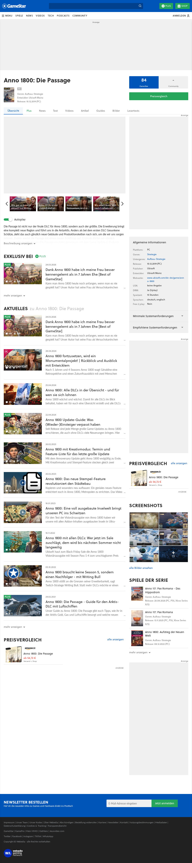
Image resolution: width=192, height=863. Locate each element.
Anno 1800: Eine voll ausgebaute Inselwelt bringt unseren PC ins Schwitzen (83, 510)
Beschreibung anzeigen (18, 243)
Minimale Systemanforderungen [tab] (153, 316)
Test (55, 111)
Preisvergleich (158, 96)
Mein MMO (32, 831)
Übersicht (13, 111)
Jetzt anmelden (164, 803)
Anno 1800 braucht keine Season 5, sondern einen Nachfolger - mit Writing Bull (80, 574)
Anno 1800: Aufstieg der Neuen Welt (164, 634)
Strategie (152, 254)
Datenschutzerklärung (14, 825)
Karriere (102, 822)
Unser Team (22, 822)
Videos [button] (40, 15)
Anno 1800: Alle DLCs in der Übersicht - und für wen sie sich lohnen (82, 392)
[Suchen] (140, 6)
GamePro (19, 831)
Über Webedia (51, 822)
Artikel (85, 111)
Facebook (17, 836)
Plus (168, 6)
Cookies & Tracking (36, 825)
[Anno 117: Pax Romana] (137, 618)
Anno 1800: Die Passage (38, 654)
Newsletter (113, 822)
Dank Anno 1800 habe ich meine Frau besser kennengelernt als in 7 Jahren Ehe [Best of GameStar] (80, 274)
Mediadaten (161, 822)
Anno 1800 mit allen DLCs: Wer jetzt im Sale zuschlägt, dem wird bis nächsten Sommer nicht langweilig (83, 543)
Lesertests (133, 111)
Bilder (116, 111)
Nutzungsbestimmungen (142, 822)
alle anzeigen (115, 639)
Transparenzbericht (57, 825)
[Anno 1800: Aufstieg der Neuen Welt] (137, 638)
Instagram (28, 836)
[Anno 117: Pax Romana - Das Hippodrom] (137, 595)
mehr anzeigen (138, 652)
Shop (184, 6)
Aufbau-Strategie (156, 259)
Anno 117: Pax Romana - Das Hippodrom (162, 590)
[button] (7, 15)
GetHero (43, 831)
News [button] (29, 15)
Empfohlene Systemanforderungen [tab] (155, 327)
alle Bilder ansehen (141, 568)
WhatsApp (48, 836)
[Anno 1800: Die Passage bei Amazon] (14, 654)
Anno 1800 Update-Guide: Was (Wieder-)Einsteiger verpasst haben (73, 422)
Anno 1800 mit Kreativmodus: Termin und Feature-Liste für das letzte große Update (78, 451)
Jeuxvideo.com (57, 831)
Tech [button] (51, 15)
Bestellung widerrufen (86, 822)
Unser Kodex (35, 822)
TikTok (38, 836)
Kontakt (124, 822)
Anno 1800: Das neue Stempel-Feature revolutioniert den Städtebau (76, 481)
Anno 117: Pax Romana (159, 612)
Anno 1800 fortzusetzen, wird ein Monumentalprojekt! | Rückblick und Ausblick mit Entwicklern (81, 361)
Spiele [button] (19, 15)
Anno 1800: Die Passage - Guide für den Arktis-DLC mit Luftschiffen (82, 604)
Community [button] (79, 15)
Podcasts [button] (63, 15)
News (42, 111)
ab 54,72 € (29, 658)
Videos (69, 111)
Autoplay (20, 219)
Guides (100, 111)
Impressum (9, 822)
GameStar (9, 831)
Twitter (7, 836)
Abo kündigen (67, 822)
